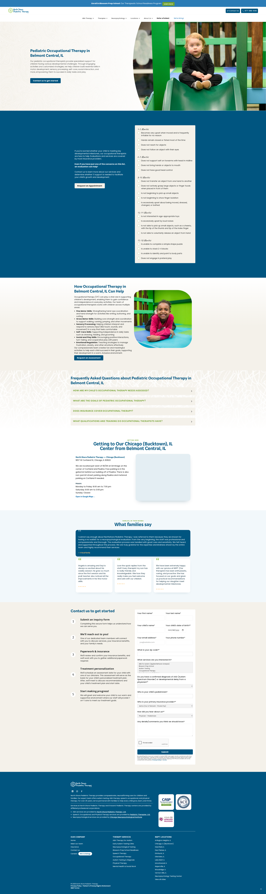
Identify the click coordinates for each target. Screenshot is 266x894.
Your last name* (173, 613)
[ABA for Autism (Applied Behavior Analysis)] (165, 664)
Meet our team (77, 844)
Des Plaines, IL (160, 850)
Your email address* (146, 637)
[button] (88, 18)
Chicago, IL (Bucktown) (164, 844)
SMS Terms (75, 888)
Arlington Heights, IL (163, 840)
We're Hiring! (179, 18)
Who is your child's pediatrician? (152, 692)
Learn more (168, 4)
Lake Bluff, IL (160, 860)
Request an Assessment (89, 358)
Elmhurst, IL (159, 853)
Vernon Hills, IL (160, 873)
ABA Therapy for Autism (122, 840)
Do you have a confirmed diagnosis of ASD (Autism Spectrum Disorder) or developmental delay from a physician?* (161, 679)
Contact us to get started (45, 80)
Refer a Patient (163, 18)
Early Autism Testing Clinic (123, 844)
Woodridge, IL (160, 869)
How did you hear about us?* (150, 711)
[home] (18, 10)
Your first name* (145, 613)
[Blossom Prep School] (165, 666)
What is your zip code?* (148, 650)
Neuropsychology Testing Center (168, 876)
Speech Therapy (119, 853)
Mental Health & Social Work (124, 866)
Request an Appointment (89, 185)
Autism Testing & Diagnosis (124, 860)
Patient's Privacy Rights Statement (97, 886)
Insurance (75, 847)
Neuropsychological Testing (124, 847)
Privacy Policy (156, 760)
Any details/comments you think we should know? (161, 721)
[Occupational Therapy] (165, 671)
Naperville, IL (160, 866)
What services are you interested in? (154, 659)
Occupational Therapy (122, 856)
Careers (74, 853)
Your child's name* (146, 625)
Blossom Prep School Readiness (126, 850)
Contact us (75, 850)
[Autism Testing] (165, 668)
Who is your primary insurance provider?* (156, 701)
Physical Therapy (120, 863)
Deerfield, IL (159, 847)
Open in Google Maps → (85, 497)
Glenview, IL (159, 856)
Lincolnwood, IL (161, 863)
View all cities (160, 879)
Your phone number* (175, 637)
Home (73, 840)
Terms (165, 760)
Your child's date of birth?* (178, 625)
